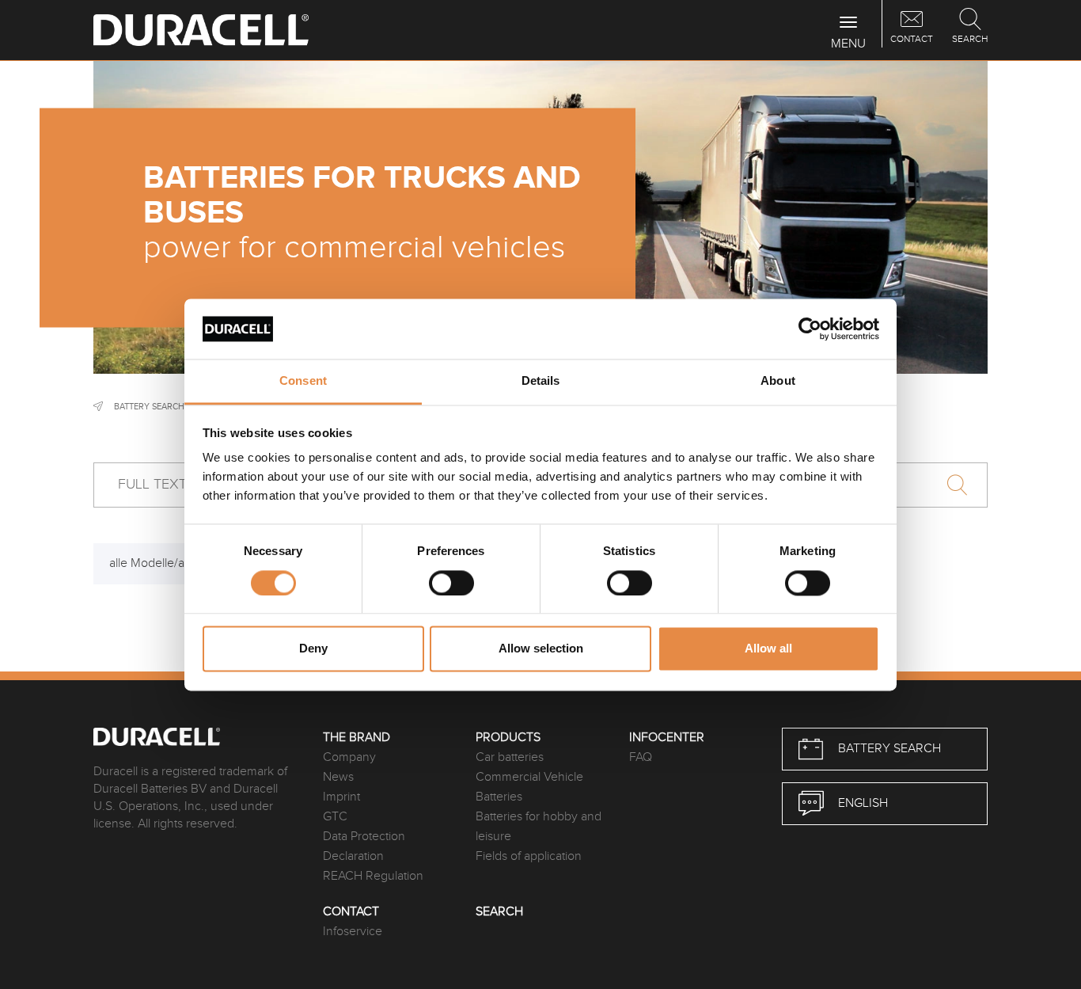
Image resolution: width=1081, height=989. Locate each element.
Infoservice (352, 931)
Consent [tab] (303, 381)
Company (349, 757)
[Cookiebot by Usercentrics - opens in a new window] (810, 328)
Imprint (341, 797)
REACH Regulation (373, 876)
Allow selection (541, 649)
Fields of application (529, 856)
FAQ (640, 757)
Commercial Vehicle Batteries (529, 787)
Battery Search (149, 406)
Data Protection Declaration (364, 846)
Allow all (768, 649)
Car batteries (510, 757)
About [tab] (777, 381)
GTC (335, 816)
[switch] (451, 582)
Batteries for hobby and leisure (538, 826)
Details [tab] (541, 381)
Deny (313, 649)
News (338, 777)
